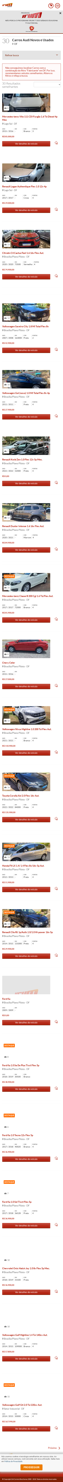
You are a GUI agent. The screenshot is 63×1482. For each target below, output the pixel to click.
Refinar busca (12, 55)
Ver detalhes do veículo (26, 143)
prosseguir (31, 1467)
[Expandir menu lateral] (57, 5)
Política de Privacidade (13, 1461)
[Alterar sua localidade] (50, 5)
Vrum (7, 5)
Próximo (52, 1448)
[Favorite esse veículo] (57, 143)
